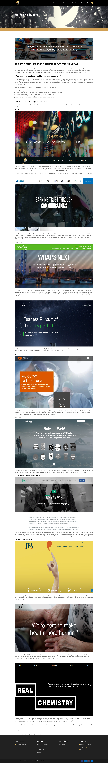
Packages (65, 2)
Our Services (55, 2)
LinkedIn (82, 744)
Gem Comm (38, 166)
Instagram (82, 747)
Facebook (89, 744)
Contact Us (74, 2)
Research (46, 2)
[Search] (81, 2)
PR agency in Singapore (61, 170)
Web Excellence (36, 761)
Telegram (89, 747)
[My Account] (84, 2)
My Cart (90, 2)
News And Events (22, 20)
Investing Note (83, 749)
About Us (37, 2)
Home (30, 2)
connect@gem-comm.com (21, 744)
